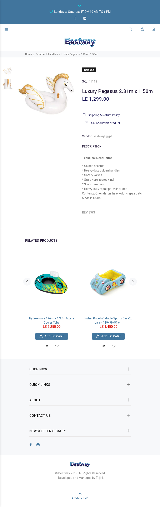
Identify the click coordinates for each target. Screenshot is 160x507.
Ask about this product (105, 123)
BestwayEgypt (102, 136)
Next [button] (133, 282)
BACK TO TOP (80, 497)
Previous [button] (27, 282)
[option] (7, 73)
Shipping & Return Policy (104, 115)
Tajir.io (100, 477)
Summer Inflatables (47, 54)
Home (28, 54)
